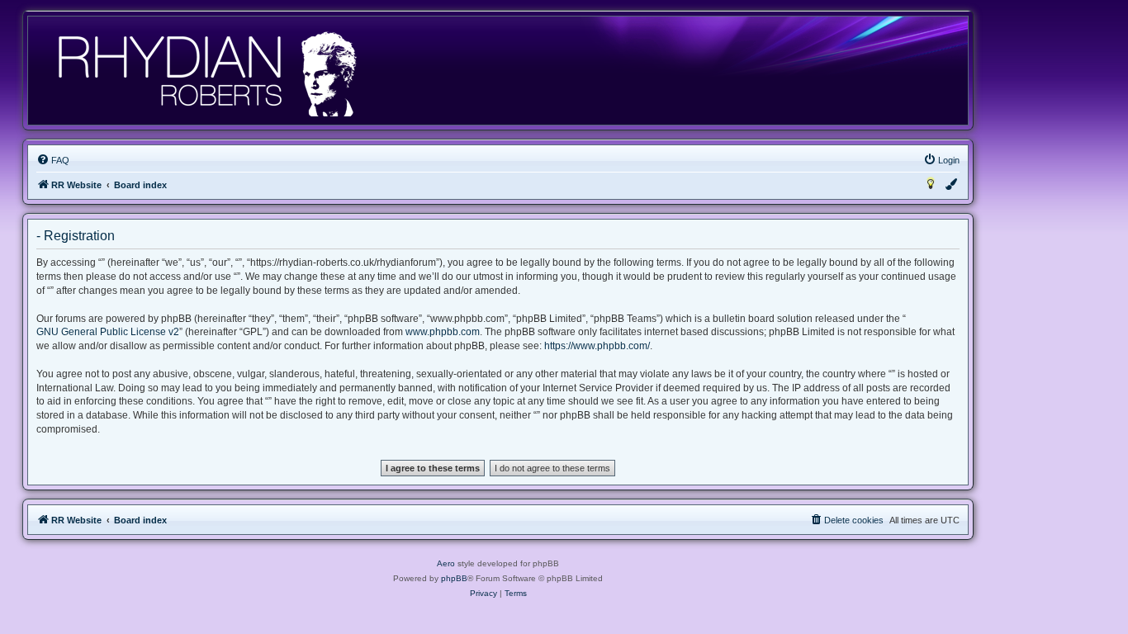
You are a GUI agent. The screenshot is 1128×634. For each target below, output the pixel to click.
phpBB (454, 578)
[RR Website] (206, 71)
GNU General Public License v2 (107, 332)
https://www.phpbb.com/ (597, 346)
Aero (446, 563)
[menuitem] (52, 160)
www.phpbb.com (442, 332)
